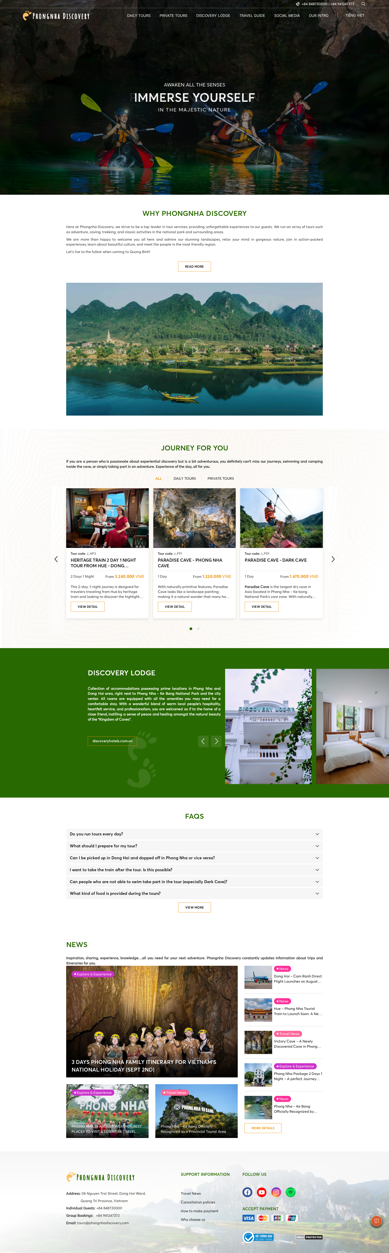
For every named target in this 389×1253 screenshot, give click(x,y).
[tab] (194, 834)
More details (262, 1128)
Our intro (318, 15)
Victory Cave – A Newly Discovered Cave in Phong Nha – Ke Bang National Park (298, 1044)
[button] (191, 628)
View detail (88, 607)
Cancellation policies (198, 1202)
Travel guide (252, 15)
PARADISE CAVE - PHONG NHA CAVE (190, 562)
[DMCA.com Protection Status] (309, 1237)
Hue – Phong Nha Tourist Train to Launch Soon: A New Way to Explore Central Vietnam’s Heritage (297, 1011)
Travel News (289, 1033)
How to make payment (199, 1211)
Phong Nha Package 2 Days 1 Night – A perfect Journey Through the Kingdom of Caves (298, 1076)
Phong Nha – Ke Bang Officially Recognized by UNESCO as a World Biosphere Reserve (294, 1109)
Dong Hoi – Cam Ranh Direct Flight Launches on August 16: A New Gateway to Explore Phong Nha (298, 979)
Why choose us (193, 1219)
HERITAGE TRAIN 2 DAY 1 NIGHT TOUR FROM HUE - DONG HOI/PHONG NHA (103, 562)
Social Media (287, 15)
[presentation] (56, 559)
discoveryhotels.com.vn (112, 741)
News (283, 968)
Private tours (173, 15)
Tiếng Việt (355, 15)
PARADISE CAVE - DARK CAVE (276, 560)
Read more (194, 267)
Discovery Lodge (213, 15)
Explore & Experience (296, 1066)
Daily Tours (139, 15)
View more (194, 907)
